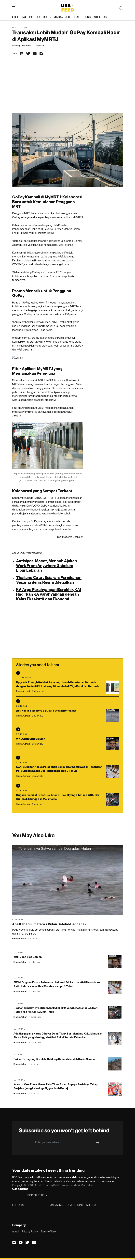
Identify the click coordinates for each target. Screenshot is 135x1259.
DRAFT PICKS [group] (82, 17)
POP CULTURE (38, 17)
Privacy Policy (30, 1231)
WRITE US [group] (100, 17)
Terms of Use (48, 1231)
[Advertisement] (67, 88)
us (17, 552)
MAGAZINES (57, 1205)
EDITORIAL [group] (19, 17)
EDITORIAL (18, 1205)
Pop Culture (19, 27)
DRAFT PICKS (75, 1205)
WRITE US (91, 1205)
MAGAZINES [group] (62, 17)
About (15, 1231)
